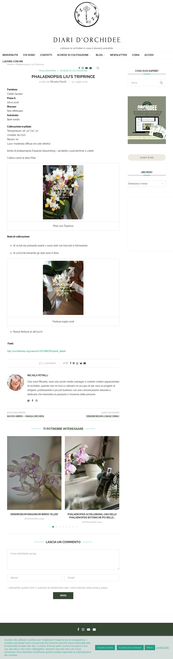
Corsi (135, 55)
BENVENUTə (10, 55)
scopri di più (147, 157)
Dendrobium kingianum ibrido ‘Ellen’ (34, 514)
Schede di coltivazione (73, 55)
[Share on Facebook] (70, 363)
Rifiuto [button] (150, 647)
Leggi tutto (162, 647)
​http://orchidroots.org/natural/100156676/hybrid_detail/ (36, 351)
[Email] (90, 68)
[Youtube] (86, 68)
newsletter (118, 55)
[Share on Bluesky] (81, 363)
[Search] (98, 68)
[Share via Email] (84, 363)
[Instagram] (83, 68)
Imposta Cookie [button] (105, 647)
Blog (99, 55)
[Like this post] (67, 363)
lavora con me (13, 61)
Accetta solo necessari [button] (130, 647)
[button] (12, 482)
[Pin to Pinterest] (74, 363)
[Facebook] (79, 68)
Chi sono (29, 55)
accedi (149, 55)
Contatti (46, 55)
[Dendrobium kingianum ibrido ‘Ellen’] (34, 473)
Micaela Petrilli (58, 81)
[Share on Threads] (77, 363)
